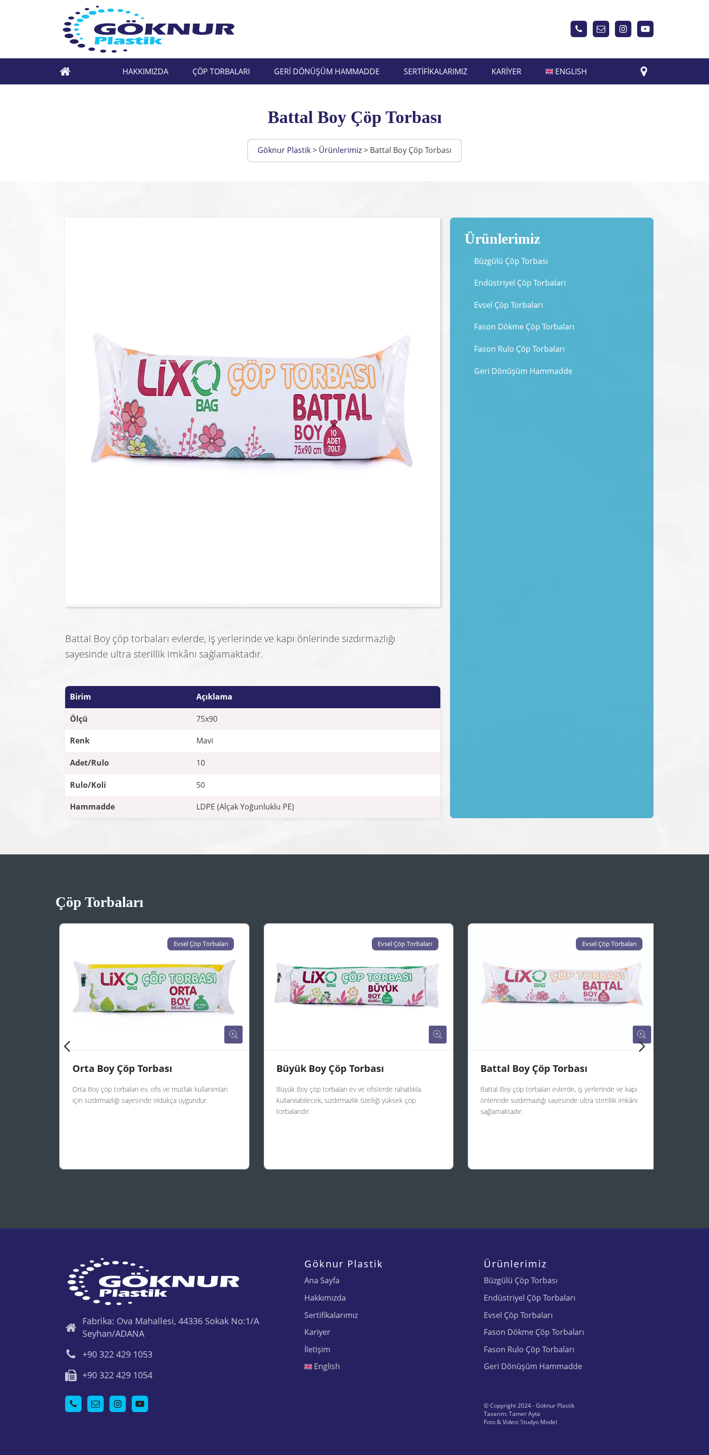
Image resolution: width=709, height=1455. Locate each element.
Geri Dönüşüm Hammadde (327, 71)
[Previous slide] (67, 1046)
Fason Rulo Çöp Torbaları (519, 348)
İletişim (317, 1349)
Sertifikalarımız (435, 71)
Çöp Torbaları (221, 71)
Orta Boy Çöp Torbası (118, 1068)
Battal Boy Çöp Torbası (530, 1068)
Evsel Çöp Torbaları (508, 305)
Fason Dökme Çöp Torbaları (524, 326)
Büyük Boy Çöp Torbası (326, 1068)
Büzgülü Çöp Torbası (511, 261)
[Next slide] (642, 1046)
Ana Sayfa (322, 1280)
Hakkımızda (145, 71)
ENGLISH (570, 71)
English (326, 1366)
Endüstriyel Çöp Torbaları (520, 282)
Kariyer (506, 71)
